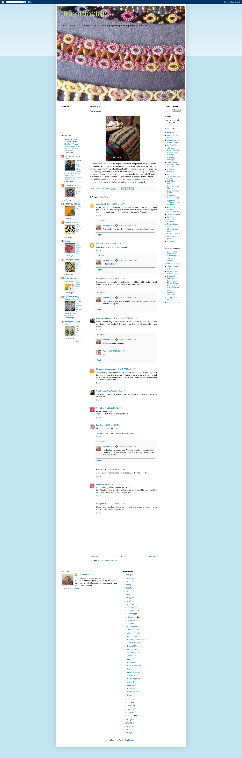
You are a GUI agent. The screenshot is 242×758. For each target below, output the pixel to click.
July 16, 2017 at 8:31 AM (128, 447)
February (131, 712)
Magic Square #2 (133, 672)
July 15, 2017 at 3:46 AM (128, 298)
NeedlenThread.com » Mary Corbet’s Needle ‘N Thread (72, 142)
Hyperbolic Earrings (171, 277)
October (131, 614)
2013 (128, 730)
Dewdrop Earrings (170, 159)
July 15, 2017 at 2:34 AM (116, 279)
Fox (104, 351)
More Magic (131, 685)
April (130, 706)
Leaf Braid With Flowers (173, 136)
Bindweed (131, 695)
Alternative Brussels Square (173, 149)
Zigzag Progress (133, 633)
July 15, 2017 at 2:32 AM (128, 260)
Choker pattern (173, 242)
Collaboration (132, 626)
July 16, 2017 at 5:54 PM (116, 469)
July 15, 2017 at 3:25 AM (129, 318)
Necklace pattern (173, 234)
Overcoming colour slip (171, 294)
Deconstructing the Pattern (137, 640)
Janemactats (85, 13)
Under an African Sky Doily (173, 187)
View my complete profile (71, 589)
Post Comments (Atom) (108, 561)
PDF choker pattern (171, 238)
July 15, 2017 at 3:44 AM (128, 340)
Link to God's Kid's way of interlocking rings (173, 254)
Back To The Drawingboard (137, 666)
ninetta (67, 241)
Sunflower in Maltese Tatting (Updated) (173, 165)
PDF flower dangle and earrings (171, 219)
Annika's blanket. (133, 179)
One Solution (132, 636)
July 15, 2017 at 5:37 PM (114, 408)
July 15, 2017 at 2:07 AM (113, 244)
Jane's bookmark (173, 214)
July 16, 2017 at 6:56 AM (109, 425)
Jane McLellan (108, 226)
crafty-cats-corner (71, 278)
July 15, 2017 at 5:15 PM (116, 391)
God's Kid (100, 408)
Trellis (129, 656)
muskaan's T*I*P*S (71, 185)
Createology (101, 391)
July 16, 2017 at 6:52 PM (113, 484)
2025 (128, 578)
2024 (128, 581)
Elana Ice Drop (173, 133)
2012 (128, 733)
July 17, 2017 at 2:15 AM (116, 504)
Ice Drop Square (173, 145)
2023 (128, 585)
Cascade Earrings (170, 170)
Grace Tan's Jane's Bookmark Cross (173, 176)
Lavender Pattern (173, 303)
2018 (128, 601)
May (129, 703)
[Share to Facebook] (130, 188)
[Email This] (122, 188)
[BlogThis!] (125, 188)
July (129, 624)
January (131, 716)
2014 (128, 726)
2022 (128, 588)
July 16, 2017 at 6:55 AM (116, 351)
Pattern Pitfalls (132, 646)
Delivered (131, 662)
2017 (128, 604)
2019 (128, 598)
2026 (128, 575)
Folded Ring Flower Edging (172, 282)
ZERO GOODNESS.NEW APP (78, 284)
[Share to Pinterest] (133, 188)
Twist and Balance (170, 260)
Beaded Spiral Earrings (172, 154)
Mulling (130, 659)
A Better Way (132, 676)
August (130, 620)
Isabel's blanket (103, 164)
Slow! (129, 669)
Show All (78, 341)
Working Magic (133, 692)
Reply (98, 216)
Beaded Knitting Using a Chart (173, 141)
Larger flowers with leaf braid (172, 272)
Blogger (131, 740)
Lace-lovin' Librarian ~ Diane (107, 318)
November (132, 611)
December (132, 607)
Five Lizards (132, 649)
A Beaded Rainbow (134, 643)
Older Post (152, 557)
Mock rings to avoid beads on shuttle (173, 288)
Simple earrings (173, 264)
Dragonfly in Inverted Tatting (173, 197)
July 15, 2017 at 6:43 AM (127, 369)
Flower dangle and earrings (172, 225)
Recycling (131, 689)
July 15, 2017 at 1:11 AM (116, 204)
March (130, 709)
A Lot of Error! (132, 682)
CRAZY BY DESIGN (72, 204)
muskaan (100, 484)
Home (123, 557)
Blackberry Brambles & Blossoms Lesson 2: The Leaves (72, 148)
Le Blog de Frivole (71, 260)
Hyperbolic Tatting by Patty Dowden (173, 203)
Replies (102, 221)
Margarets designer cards (106, 369)
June (130, 699)
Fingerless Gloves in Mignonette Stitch (173, 210)
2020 (128, 595)
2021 (128, 591)
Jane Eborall (101, 204)
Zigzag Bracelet (133, 630)
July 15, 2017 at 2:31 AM (128, 226)
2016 (128, 720)
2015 (128, 723)
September (132, 617)
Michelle (99, 244)
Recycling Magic (133, 679)
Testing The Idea (133, 653)
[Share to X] (127, 188)
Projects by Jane (71, 223)
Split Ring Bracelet (171, 182)
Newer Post (94, 557)
